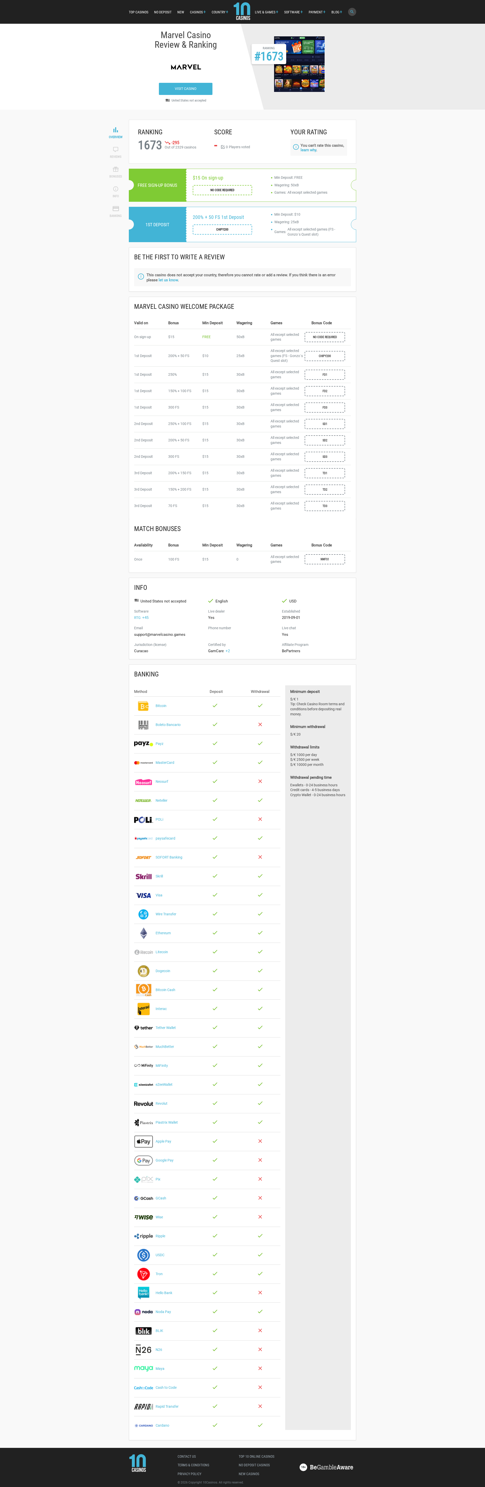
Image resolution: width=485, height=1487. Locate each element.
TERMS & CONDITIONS (193, 1465)
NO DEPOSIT (163, 12)
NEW (180, 12)
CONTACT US (187, 1456)
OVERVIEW (116, 137)
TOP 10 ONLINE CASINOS (256, 1456)
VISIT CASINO (186, 89)
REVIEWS (116, 157)
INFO (116, 196)
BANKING (116, 216)
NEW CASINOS (249, 1474)
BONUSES (115, 176)
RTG (137, 618)
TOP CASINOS (138, 12)
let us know (168, 280)
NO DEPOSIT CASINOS (254, 1465)
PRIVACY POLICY (189, 1474)
